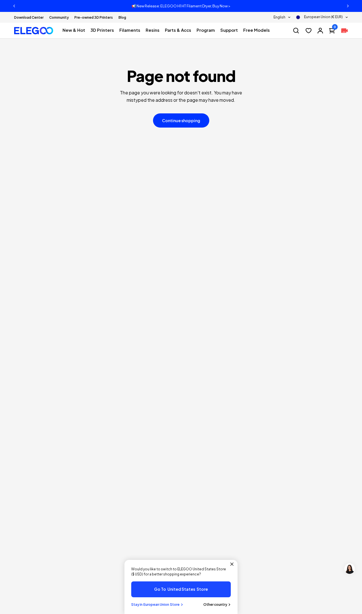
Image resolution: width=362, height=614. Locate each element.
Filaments (129, 30)
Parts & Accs (178, 30)
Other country (215, 604)
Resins (153, 30)
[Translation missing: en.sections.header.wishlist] (308, 31)
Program (206, 30)
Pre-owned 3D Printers (93, 17)
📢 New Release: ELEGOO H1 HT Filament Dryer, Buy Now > (181, 6)
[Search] (296, 31)
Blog (122, 17)
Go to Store (181, 589)
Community (59, 17)
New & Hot (74, 30)
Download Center (29, 17)
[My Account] (320, 31)
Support (229, 30)
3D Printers (102, 30)
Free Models (256, 30)
